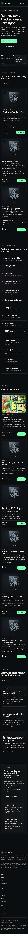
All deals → (5, 83)
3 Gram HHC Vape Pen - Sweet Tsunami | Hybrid (12, 641)
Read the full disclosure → (12, 796)
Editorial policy (4, 910)
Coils (2, 889)
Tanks (2, 886)
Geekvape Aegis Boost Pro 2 (12, 161)
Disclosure (3, 901)
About (2, 898)
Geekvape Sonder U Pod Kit (13, 113)
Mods (2, 877)
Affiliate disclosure (5, 908)
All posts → (5, 680)
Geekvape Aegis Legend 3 (11, 209)
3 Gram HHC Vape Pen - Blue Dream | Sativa (12, 597)
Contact (3, 913)
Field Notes (3, 895)
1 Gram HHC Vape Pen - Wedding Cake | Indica (13, 552)
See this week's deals (9, 41)
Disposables (4, 883)
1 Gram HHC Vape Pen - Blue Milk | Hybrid (13, 463)
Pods (2, 880)
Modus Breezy (7, 417)
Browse (23, 3)
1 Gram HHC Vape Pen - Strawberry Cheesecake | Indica (13, 508)
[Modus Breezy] (14, 404)
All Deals (3, 875)
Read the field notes (8, 46)
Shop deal (20, 132)
